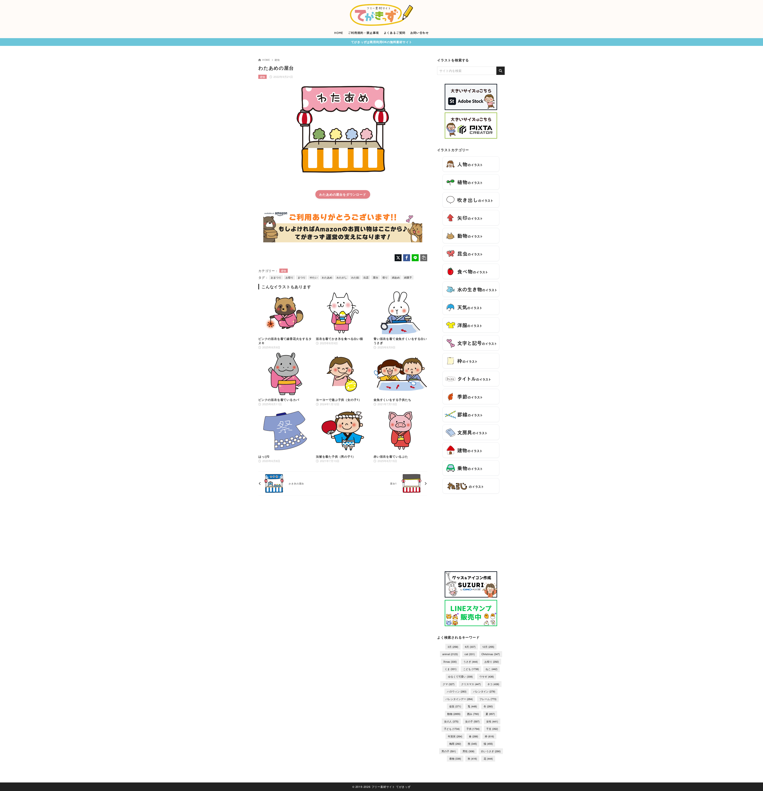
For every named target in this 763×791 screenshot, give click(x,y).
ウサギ (486, 676)
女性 (492, 721)
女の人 (451, 721)
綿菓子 (408, 277)
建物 (277, 59)
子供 (472, 729)
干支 (492, 729)
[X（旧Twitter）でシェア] (398, 257)
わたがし (342, 277)
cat (470, 654)
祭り (385, 277)
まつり (301, 277)
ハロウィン (456, 691)
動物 (453, 714)
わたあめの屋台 (331, 194)
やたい (314, 277)
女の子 (472, 721)
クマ (448, 684)
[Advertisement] (471, 534)
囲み (473, 714)
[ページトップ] (754, 782)
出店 (366, 277)
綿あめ (396, 277)
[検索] (500, 71)
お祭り (289, 277)
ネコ (493, 684)
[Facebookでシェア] (406, 257)
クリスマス (471, 684)
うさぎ (470, 661)
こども (471, 669)
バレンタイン (484, 691)
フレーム (487, 699)
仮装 (455, 706)
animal (450, 654)
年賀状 (455, 736)
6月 (470, 647)
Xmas (450, 661)
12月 (488, 647)
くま (450, 669)
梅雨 (455, 744)
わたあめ (327, 277)
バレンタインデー (459, 699)
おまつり (276, 277)
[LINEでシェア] (415, 257)
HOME (266, 59)
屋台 (375, 277)
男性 (468, 751)
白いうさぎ (491, 751)
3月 (453, 647)
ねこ (491, 669)
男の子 (449, 751)
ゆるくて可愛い (460, 676)
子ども (452, 729)
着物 (455, 758)
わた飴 (355, 277)
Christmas (490, 654)
